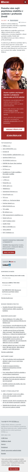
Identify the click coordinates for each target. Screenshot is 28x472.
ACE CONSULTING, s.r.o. (9, 149)
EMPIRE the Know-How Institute (12, 163)
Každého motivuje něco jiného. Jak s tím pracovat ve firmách (14, 385)
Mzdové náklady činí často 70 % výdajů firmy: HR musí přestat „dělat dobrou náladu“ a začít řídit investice (14, 347)
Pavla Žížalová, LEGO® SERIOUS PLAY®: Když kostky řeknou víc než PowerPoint (14, 326)
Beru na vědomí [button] (14, 469)
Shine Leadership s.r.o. (9, 226)
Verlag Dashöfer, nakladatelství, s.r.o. (13, 154)
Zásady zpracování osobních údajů (11, 450)
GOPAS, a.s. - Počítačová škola (11, 200)
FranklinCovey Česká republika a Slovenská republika (12, 173)
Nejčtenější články (7, 356)
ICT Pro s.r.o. (6, 169)
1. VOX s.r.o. (6, 180)
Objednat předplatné (14, 129)
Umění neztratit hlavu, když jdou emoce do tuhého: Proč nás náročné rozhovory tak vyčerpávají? (14, 379)
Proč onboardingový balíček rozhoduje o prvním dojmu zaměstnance (14, 373)
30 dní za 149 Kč (13, 111)
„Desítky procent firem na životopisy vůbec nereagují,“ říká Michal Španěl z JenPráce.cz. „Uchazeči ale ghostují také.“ (15, 332)
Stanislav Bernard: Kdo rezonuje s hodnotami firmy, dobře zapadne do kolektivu (13, 309)
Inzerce (3, 444)
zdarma (6, 114)
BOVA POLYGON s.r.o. (9, 206)
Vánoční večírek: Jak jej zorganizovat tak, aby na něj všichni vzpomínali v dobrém (15, 401)
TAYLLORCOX (7, 229)
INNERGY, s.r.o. (7, 166)
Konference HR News (7, 271)
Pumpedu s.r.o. (7, 183)
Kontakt (3, 453)
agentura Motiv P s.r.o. (9, 157)
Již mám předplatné (14, 135)
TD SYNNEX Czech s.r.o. (9, 160)
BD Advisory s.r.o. (8, 212)
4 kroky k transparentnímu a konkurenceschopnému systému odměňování (12, 367)
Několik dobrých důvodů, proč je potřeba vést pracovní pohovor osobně (14, 406)
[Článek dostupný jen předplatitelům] (8, 20)
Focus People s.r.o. (8, 194)
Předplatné (4, 447)
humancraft (6, 177)
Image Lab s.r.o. (7, 218)
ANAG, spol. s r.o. (7, 186)
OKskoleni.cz (6, 188)
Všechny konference (7, 298)
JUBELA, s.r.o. (6, 146)
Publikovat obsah (6, 441)
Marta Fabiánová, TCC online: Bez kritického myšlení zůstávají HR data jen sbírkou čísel (14, 321)
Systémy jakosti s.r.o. (9, 203)
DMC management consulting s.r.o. (13, 215)
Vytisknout (23, 22)
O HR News (4, 438)
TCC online (6, 209)
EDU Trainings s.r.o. (8, 232)
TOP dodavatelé (6, 143)
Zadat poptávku (9, 252)
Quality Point (6, 224)
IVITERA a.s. (15, 421)
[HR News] (5, 2)
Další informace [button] (15, 465)
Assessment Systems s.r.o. (10, 191)
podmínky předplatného (11, 121)
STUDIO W (6, 152)
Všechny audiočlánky (7, 352)
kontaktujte (7, 123)
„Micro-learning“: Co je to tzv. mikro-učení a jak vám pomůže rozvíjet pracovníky (13, 396)
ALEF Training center (9, 221)
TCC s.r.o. (5, 197)
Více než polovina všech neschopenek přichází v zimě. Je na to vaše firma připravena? (13, 361)
